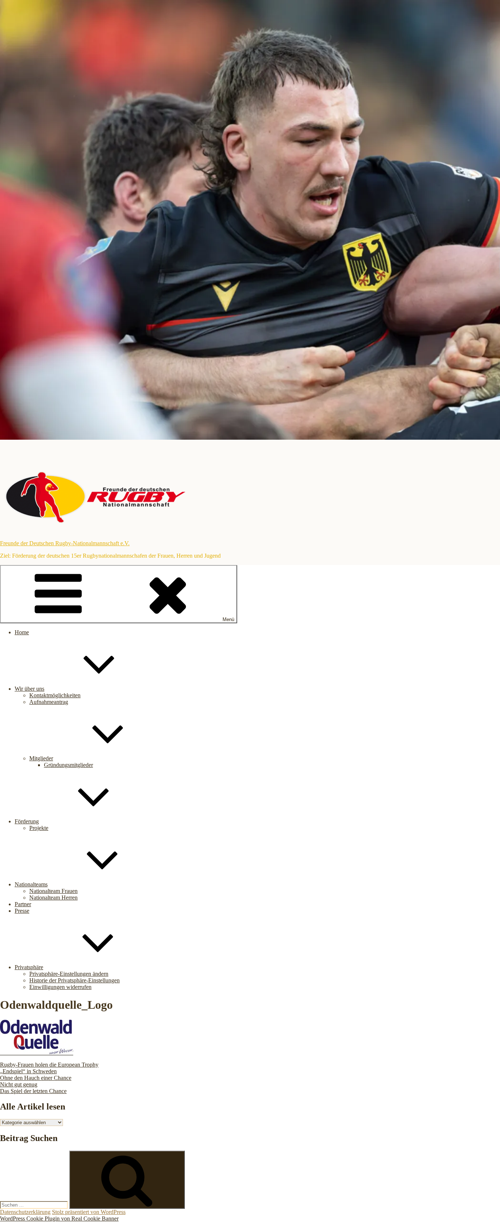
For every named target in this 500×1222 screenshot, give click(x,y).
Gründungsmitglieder (68, 765)
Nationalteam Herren (53, 897)
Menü (228, 619)
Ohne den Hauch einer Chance (35, 1078)
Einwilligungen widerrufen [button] (60, 987)
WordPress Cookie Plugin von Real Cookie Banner (59, 1218)
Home (22, 632)
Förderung (27, 821)
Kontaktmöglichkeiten (55, 695)
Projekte (38, 828)
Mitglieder (41, 758)
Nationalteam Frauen (53, 891)
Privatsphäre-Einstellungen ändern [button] (68, 974)
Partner (23, 904)
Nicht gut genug (18, 1084)
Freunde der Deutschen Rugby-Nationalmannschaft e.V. (65, 543)
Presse (22, 911)
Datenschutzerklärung (25, 1212)
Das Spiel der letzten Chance (33, 1091)
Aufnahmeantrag (48, 702)
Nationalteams (31, 884)
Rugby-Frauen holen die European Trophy (49, 1065)
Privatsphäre (29, 967)
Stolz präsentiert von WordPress (89, 1212)
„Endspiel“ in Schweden (28, 1071)
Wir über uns (29, 689)
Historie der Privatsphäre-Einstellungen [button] (74, 980)
